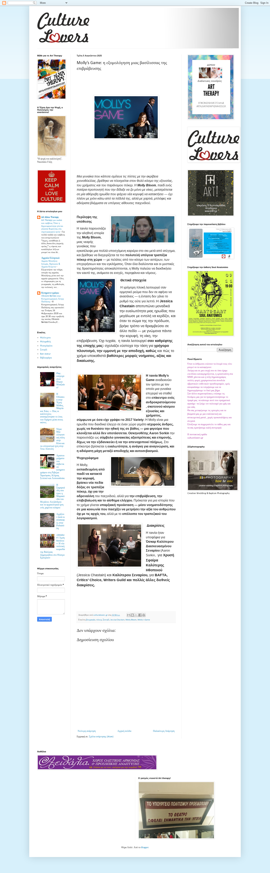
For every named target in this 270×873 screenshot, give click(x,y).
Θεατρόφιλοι (46, 346)
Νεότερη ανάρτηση (87, 731)
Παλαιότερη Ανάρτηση (164, 731)
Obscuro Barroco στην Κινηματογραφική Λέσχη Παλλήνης (52, 299)
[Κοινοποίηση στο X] (136, 615)
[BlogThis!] (132, 615)
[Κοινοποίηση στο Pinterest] (144, 615)
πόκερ (99, 620)
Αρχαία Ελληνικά (50, 258)
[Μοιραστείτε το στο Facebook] (140, 615)
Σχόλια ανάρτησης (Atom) (101, 737)
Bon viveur (45, 354)
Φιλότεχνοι (45, 338)
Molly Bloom (131, 620)
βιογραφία (90, 620)
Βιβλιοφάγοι (46, 358)
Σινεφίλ (106, 620)
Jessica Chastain (117, 620)
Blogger (144, 847)
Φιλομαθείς (45, 342)
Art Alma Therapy (50, 217)
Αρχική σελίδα (124, 731)
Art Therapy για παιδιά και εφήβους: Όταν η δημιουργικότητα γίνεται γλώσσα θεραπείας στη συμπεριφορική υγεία (52, 226)
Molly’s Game (144, 620)
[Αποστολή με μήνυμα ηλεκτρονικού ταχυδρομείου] (129, 615)
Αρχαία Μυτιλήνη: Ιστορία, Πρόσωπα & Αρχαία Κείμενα (50, 264)
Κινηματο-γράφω (50, 293)
